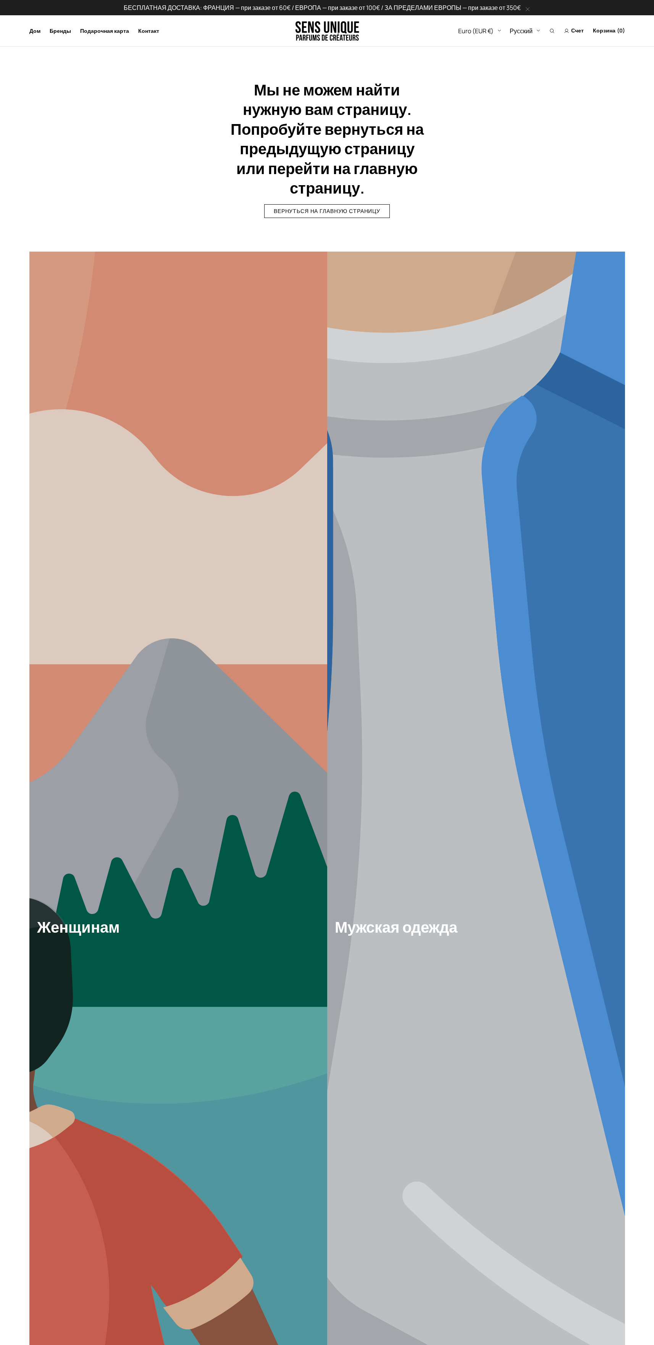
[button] (552, 30)
